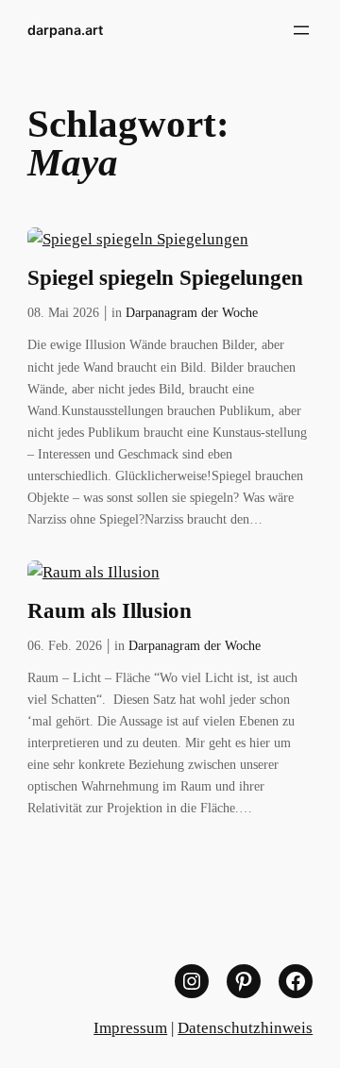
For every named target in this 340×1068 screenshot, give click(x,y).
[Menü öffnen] (301, 30)
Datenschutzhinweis (245, 1028)
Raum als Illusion (109, 611)
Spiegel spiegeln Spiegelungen (165, 278)
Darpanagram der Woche (192, 312)
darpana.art (65, 30)
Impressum (130, 1028)
